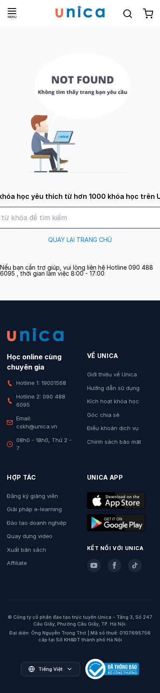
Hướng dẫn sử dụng (113, 387)
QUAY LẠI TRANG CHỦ (80, 239)
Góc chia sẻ (103, 414)
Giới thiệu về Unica (112, 374)
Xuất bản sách (26, 549)
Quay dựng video (29, 536)
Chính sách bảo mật (114, 441)
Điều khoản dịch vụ (113, 428)
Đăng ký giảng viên (32, 495)
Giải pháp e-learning (34, 509)
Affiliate (17, 562)
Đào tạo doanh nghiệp (37, 522)
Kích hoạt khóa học (113, 401)
